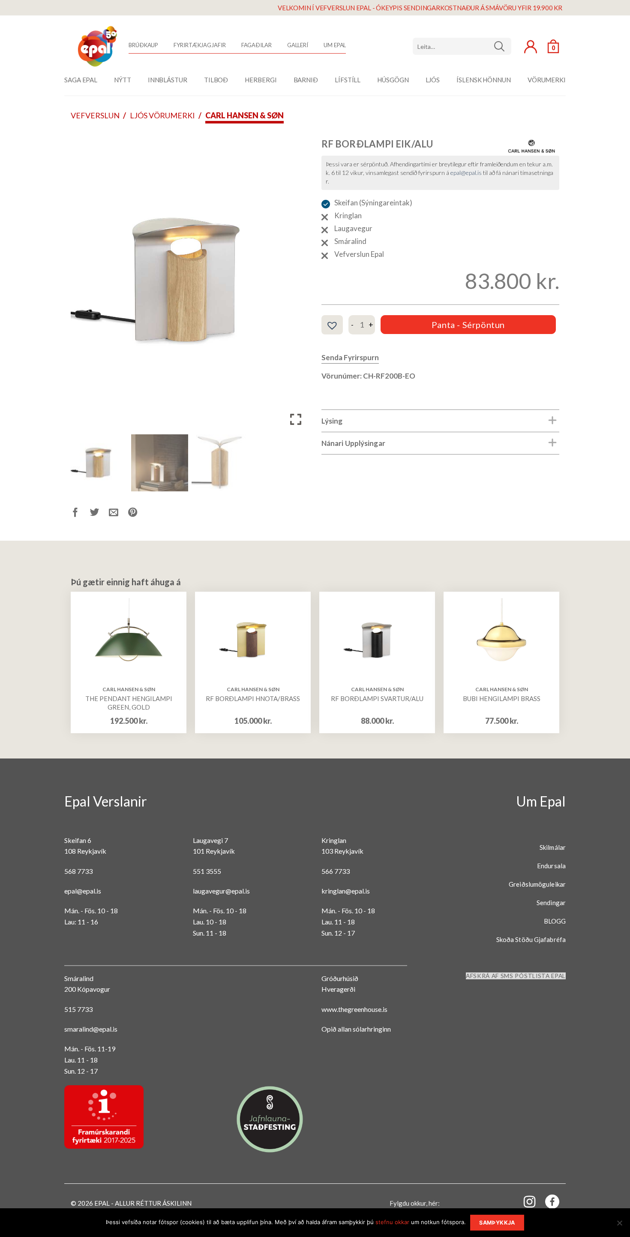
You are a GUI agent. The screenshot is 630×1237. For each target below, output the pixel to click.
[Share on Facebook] (80, 514)
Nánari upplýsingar (353, 443)
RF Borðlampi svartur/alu (377, 698)
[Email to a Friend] (118, 514)
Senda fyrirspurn (350, 357)
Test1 (502, 46)
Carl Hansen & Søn (244, 115)
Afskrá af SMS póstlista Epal (516, 975)
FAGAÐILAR (256, 45)
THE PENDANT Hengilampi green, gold (128, 703)
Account (530, 47)
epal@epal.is (466, 172)
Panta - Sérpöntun (468, 324)
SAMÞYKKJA (497, 1222)
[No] (619, 1225)
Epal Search (462, 46)
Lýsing (332, 420)
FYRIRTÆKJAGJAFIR (199, 45)
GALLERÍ (297, 45)
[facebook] (547, 1203)
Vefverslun (95, 115)
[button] (295, 285)
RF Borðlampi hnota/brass (253, 698)
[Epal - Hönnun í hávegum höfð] (96, 46)
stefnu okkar (392, 1222)
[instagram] (524, 1201)
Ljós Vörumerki (162, 115)
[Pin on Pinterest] (137, 514)
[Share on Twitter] (99, 514)
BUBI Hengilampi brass (501, 698)
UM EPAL (335, 45)
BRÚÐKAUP (143, 45)
